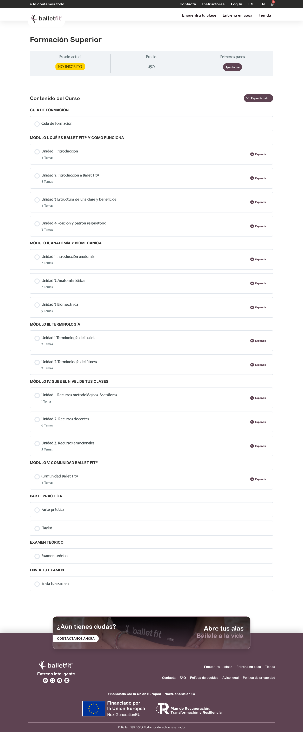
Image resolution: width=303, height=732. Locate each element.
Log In (236, 4)
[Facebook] (59, 680)
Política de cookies (204, 677)
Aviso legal (230, 677)
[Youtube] (45, 680)
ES (250, 4)
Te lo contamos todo (46, 4)
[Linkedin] (66, 680)
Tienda (265, 15)
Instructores (213, 4)
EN (262, 4)
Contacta (188, 4)
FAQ (183, 677)
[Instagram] (52, 680)
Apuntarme (232, 67)
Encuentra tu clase (199, 15)
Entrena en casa (237, 15)
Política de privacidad (259, 677)
